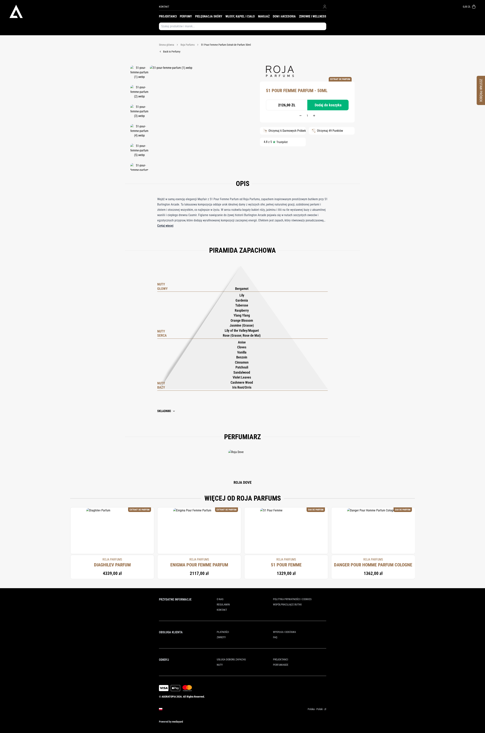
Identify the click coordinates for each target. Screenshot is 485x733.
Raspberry (242, 310)
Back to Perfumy (171, 51)
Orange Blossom (242, 320)
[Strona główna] (84, 11)
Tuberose (241, 305)
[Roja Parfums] (280, 71)
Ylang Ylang (242, 315)
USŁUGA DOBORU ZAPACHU (231, 659)
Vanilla (241, 352)
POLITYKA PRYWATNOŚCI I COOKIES (292, 599)
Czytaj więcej (165, 225)
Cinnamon (242, 362)
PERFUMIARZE (280, 664)
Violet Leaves (242, 377)
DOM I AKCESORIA (284, 16)
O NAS (220, 599)
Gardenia (241, 300)
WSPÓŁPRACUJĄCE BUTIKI (287, 604)
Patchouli (241, 367)
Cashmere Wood (242, 382)
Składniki (164, 411)
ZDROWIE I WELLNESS (312, 16)
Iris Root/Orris (241, 387)
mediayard (177, 721)
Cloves (241, 347)
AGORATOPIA (169, 696)
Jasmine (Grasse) (242, 325)
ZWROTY (221, 637)
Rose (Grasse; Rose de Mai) (242, 335)
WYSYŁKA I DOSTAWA (284, 631)
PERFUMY (186, 16)
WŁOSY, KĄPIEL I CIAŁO (240, 16)
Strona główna (166, 44)
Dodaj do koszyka (328, 105)
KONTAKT (164, 6)
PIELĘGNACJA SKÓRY (208, 16)
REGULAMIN (223, 604)
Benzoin (241, 357)
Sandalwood (241, 372)
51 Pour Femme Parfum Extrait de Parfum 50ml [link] (226, 44)
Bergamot (241, 289)
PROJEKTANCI (168, 16)
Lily (241, 295)
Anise (242, 342)
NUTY (220, 664)
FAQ (275, 637)
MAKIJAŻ (264, 16)
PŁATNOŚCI (223, 631)
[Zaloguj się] (324, 7)
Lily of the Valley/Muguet (242, 330)
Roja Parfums (188, 44)
